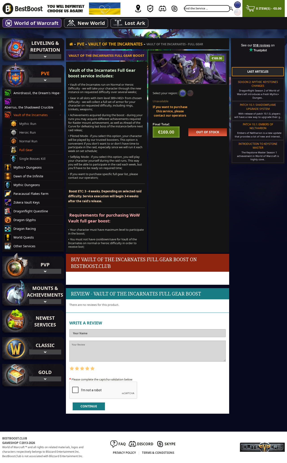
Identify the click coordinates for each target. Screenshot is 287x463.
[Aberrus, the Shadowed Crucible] (8, 101)
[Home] (71, 44)
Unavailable (160, 101)
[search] (231, 8)
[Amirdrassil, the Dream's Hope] (8, 93)
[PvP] (14, 267)
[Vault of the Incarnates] (8, 115)
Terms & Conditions (158, 453)
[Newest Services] (33, 321)
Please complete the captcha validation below (102, 379)
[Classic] (14, 348)
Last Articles (257, 71)
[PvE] (14, 76)
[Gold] (14, 375)
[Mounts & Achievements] (14, 294)
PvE (80, 44)
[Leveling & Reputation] (14, 49)
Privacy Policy (124, 453)
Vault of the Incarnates (115, 44)
